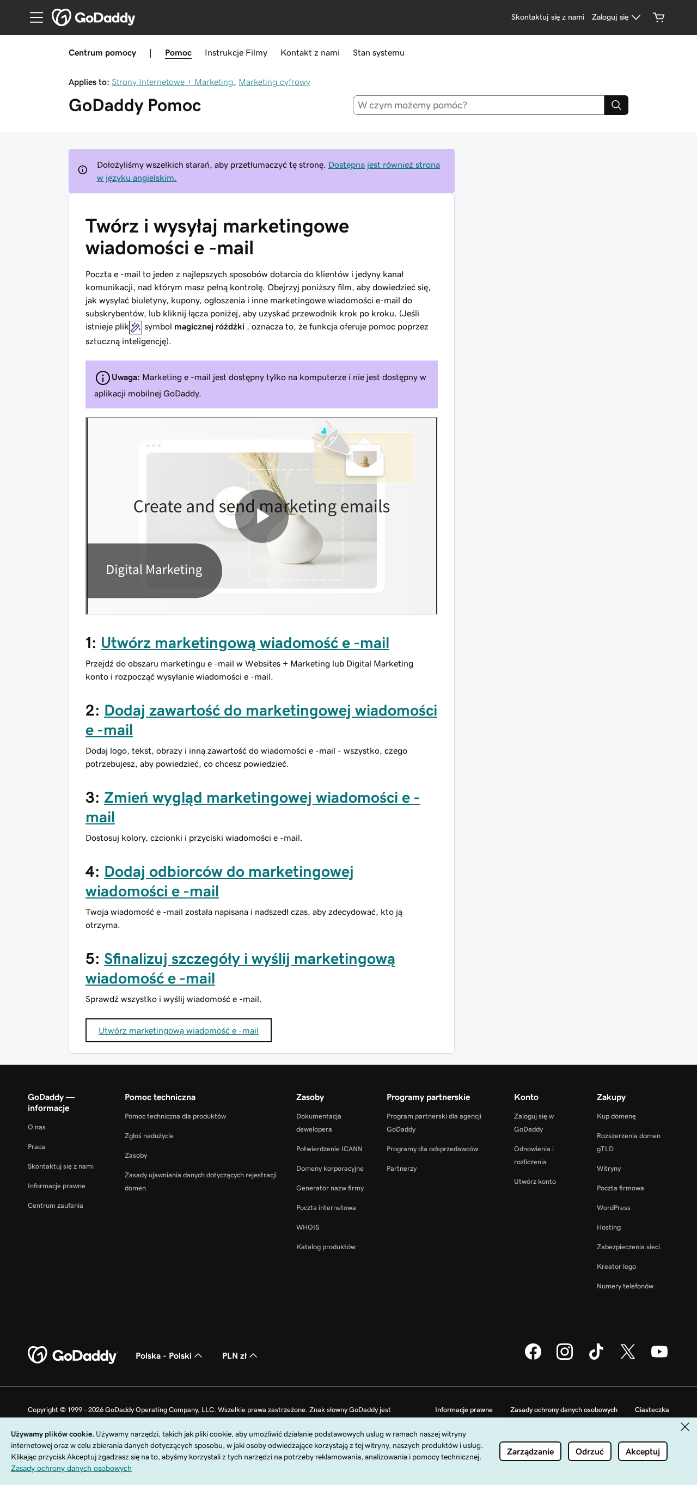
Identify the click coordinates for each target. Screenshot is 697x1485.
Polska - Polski (164, 1355)
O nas (37, 1126)
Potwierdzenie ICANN (329, 1148)
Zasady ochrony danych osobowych (563, 1409)
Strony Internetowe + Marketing (173, 81)
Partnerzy (402, 1168)
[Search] (616, 105)
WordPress (614, 1207)
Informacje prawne (56, 1185)
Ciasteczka (652, 1409)
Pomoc (178, 52)
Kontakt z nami (310, 52)
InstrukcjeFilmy (236, 52)
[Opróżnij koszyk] (659, 17)
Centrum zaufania (55, 1205)
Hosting (609, 1227)
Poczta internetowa (326, 1207)
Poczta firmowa (620, 1187)
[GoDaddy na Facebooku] (533, 1358)
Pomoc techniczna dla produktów (175, 1116)
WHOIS (307, 1227)
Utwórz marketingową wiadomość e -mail (245, 642)
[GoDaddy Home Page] (73, 1355)
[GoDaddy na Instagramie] (564, 1358)
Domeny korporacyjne (330, 1168)
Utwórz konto (535, 1181)
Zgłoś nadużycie (149, 1135)
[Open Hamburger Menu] (32, 17)
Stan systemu (379, 52)
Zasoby (136, 1155)
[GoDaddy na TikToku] (596, 1358)
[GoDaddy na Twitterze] (628, 1358)
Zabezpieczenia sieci (628, 1246)
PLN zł (234, 1355)
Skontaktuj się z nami (61, 1166)
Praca (36, 1146)
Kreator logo (616, 1266)
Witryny (609, 1168)
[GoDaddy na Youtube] (659, 1358)
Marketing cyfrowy (274, 81)
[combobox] (479, 105)
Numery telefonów (625, 1286)
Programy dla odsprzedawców (432, 1148)
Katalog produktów (326, 1246)
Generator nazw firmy (330, 1187)
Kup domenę (616, 1116)
